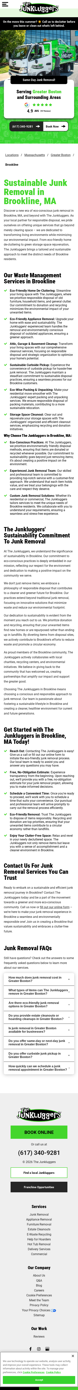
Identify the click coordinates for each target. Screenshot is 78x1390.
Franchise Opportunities (39, 1187)
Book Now (52, 126)
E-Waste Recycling (39, 1234)
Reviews (39, 1336)
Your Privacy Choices (36, 1310)
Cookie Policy (53, 1372)
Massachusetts (34, 155)
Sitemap (39, 1315)
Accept (39, 1379)
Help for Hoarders (39, 1239)
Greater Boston (61, 155)
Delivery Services (39, 1249)
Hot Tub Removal (39, 1244)
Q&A (39, 1280)
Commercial (39, 1254)
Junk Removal (39, 1214)
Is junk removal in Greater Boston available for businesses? (32, 1030)
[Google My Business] (47, 1349)
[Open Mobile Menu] (5, 4)
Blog (39, 1285)
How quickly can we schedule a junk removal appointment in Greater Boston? (38, 1068)
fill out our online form (54, 907)
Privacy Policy (39, 1305)
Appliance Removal (39, 1219)
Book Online (39, 1132)
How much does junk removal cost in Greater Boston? (35, 979)
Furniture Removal (39, 1224)
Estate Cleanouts (39, 1229)
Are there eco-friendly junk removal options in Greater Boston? (34, 1004)
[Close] (73, 1356)
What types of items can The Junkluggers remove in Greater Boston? (38, 992)
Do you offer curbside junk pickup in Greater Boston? (35, 1055)
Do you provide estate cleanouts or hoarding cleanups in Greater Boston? (36, 1017)
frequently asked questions (22, 963)
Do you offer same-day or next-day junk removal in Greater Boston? (37, 1042)
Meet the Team (39, 1300)
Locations (12, 155)
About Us (39, 1275)
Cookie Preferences (33, 1372)
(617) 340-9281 (22, 126)
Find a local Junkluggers (39, 1173)
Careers (39, 1290)
